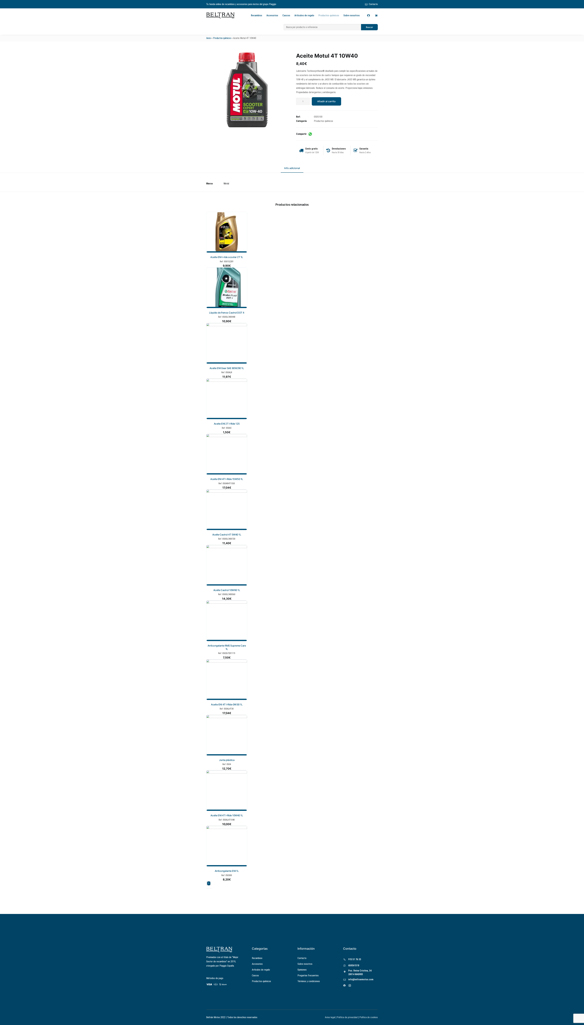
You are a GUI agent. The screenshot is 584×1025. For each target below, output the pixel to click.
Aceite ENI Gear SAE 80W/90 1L (227, 368)
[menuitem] (371, 4)
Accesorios (272, 15)
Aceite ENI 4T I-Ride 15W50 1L (226, 479)
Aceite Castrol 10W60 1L (226, 590)
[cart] (376, 15)
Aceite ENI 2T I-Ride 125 (227, 423)
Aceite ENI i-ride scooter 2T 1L (226, 257)
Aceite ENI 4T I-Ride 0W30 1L (226, 704)
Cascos (286, 15)
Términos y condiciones (308, 981)
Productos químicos (328, 15)
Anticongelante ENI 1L (227, 870)
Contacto (373, 4)
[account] (370, 15)
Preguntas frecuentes (308, 975)
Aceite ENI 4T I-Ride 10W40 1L (226, 815)
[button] (247, 89)
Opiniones (302, 969)
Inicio (208, 38)
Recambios (256, 15)
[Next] (208, 883)
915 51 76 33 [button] (354, 959)
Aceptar (325, 1020)
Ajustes (363, 1020)
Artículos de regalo (304, 15)
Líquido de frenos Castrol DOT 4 (226, 312)
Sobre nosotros (351, 15)
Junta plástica (226, 760)
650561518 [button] (353, 965)
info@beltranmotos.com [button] (360, 979)
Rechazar (344, 1020)
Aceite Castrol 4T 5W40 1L (226, 534)
